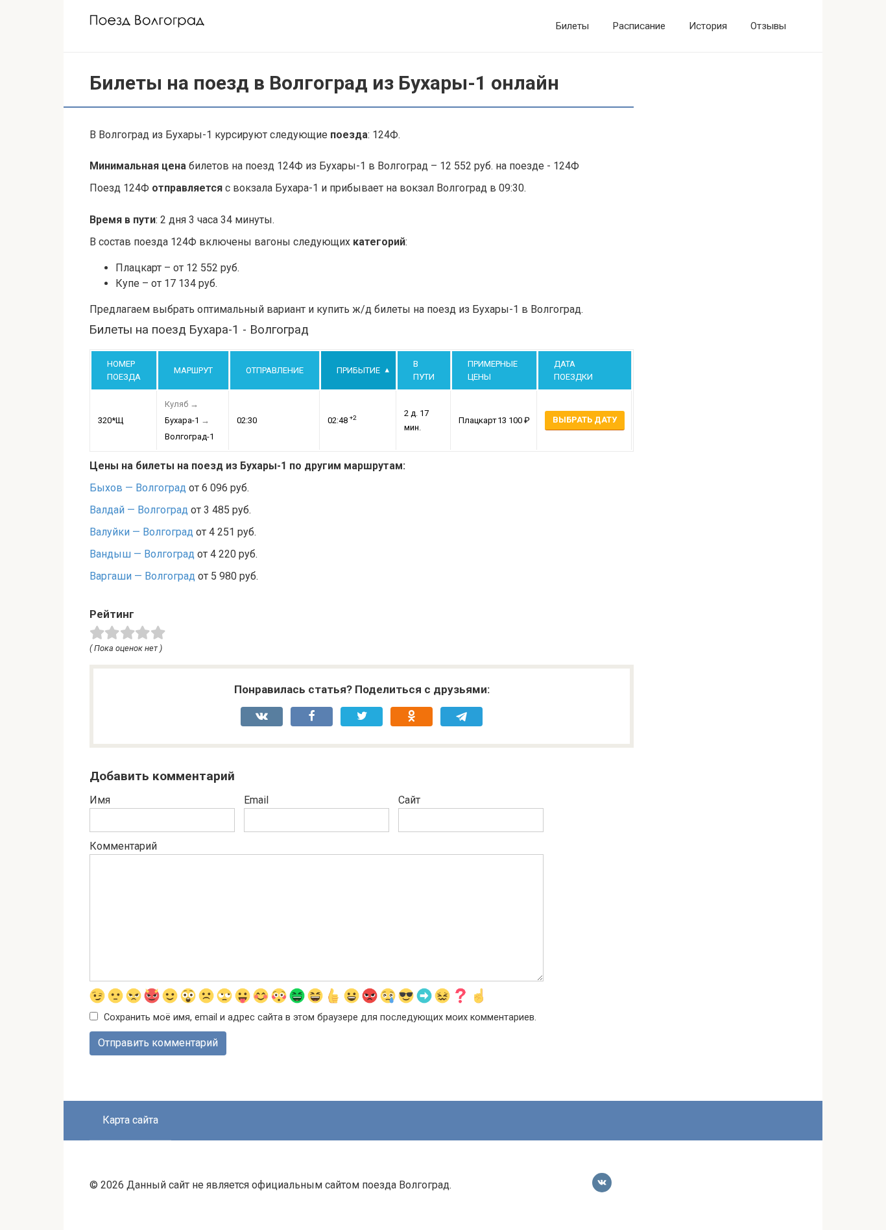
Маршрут (193, 370)
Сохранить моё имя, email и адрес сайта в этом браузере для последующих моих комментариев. (320, 1017)
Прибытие (358, 370)
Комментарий (123, 846)
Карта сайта (130, 1120)
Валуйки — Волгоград (141, 532)
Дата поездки (573, 370)
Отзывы (768, 26)
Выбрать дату (585, 419)
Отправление (275, 370)
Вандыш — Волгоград (142, 554)
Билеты (572, 26)
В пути (424, 370)
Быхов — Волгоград (138, 488)
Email (256, 800)
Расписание (638, 26)
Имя (100, 800)
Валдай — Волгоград (139, 510)
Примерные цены (493, 370)
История (708, 26)
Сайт (409, 800)
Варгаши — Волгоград (142, 576)
